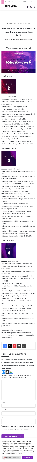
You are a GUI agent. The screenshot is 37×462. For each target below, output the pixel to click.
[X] (10, 346)
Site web (4, 418)
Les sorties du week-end (22, 24)
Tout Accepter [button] (27, 457)
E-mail (4, 410)
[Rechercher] (35, 8)
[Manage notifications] (4, 457)
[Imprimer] (24, 346)
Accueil (10, 24)
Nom (3, 402)
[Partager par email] (19, 346)
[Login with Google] (11, 372)
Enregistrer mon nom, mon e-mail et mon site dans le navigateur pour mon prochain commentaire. (18, 429)
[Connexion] (28, 8)
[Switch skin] (31, 8)
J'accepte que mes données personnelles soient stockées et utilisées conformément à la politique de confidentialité (17, 365)
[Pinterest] (14, 346)
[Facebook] (5, 346)
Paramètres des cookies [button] (12, 457)
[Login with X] (7, 372)
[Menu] (2, 8)
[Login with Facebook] (3, 372)
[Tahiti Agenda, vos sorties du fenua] (11, 7)
